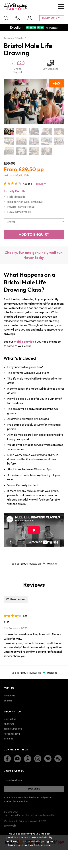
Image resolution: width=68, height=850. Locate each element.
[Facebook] (7, 758)
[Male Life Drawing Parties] (9, 151)
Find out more (42, 845)
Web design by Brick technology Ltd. (22, 821)
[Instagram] (38, 758)
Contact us (10, 719)
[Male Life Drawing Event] (46, 131)
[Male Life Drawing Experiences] (59, 141)
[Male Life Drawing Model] (21, 151)
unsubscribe (10, 801)
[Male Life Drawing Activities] (21, 131)
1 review (41, 183)
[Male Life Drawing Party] (46, 151)
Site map (8, 738)
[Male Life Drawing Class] (59, 131)
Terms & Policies (13, 728)
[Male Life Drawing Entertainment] (46, 141)
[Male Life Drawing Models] (34, 151)
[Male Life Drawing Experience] (34, 141)
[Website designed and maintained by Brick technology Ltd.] (10, 825)
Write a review (15, 599)
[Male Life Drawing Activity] (34, 131)
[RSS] (58, 758)
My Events (9, 695)
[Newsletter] (48, 758)
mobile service (24, 341)
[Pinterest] (27, 758)
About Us (9, 723)
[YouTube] (17, 758)
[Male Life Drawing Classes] (9, 141)
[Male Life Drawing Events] (21, 141)
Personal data (12, 733)
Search (8, 700)
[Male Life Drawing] (9, 131)
